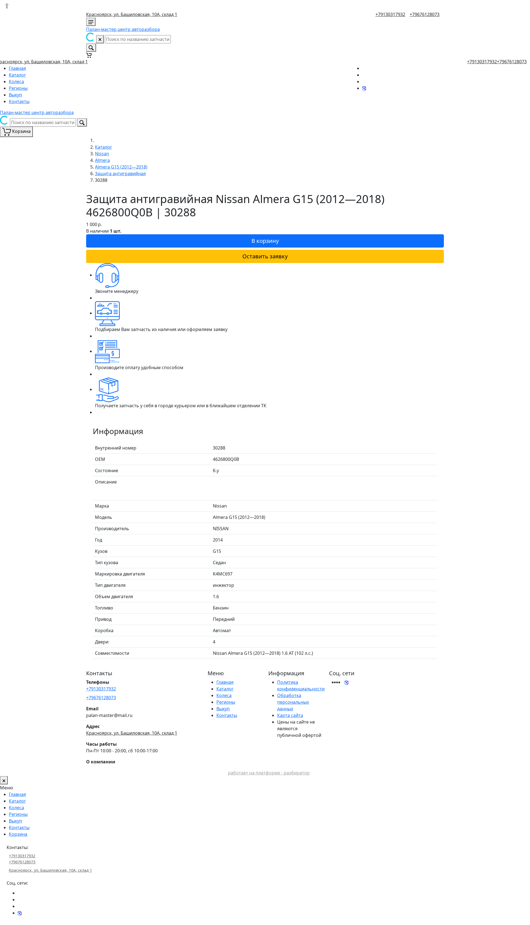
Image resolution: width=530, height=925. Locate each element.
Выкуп (15, 95)
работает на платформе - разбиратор (269, 773)
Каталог (17, 75)
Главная (17, 68)
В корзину (265, 241)
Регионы (18, 88)
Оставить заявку (265, 256)
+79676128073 (424, 14)
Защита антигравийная (120, 173)
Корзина (18, 834)
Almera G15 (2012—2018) (121, 167)
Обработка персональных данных (293, 702)
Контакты (19, 101)
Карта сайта (290, 715)
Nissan (102, 154)
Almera (102, 160)
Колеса (16, 81)
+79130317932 (390, 14)
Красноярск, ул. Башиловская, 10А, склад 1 (131, 14)
